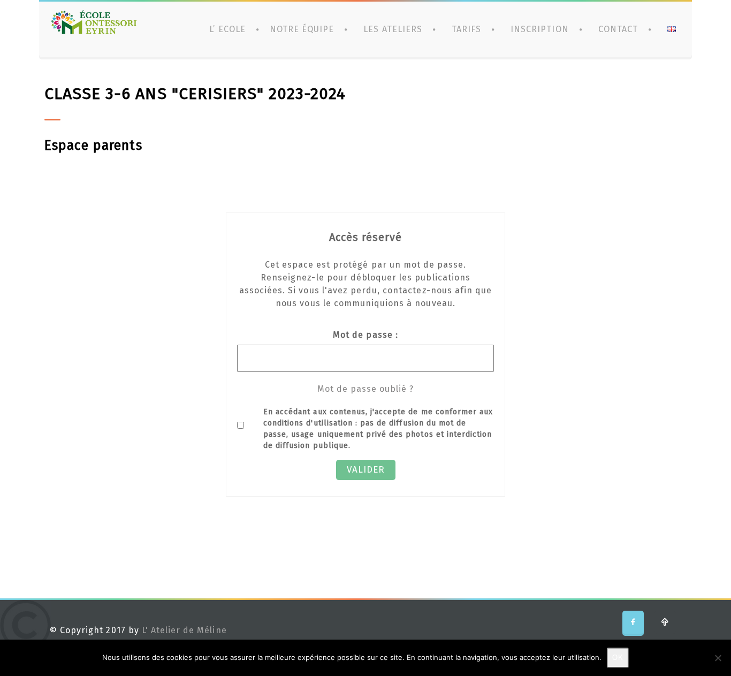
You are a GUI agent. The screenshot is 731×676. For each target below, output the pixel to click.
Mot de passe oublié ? (365, 389)
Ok (617, 658)
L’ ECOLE (227, 29)
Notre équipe (302, 29)
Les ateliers (392, 29)
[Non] (717, 657)
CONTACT (618, 29)
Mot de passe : (365, 335)
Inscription (539, 29)
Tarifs (466, 29)
